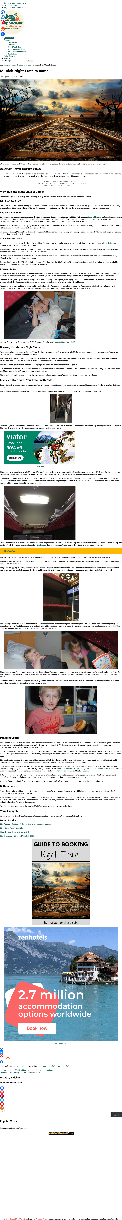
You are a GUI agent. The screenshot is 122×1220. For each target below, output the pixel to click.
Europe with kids (24, 65)
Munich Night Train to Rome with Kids (15, 832)
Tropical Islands (94, 217)
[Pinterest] (61, 1055)
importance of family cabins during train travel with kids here (81, 768)
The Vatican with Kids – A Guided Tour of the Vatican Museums (25, 824)
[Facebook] (61, 1049)
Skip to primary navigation (15, 3)
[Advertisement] (14, 1164)
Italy (26, 1066)
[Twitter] (61, 1052)
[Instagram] (61, 1092)
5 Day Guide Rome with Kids (11, 828)
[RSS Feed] (61, 1108)
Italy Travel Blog (64, 1066)
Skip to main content (12, 5)
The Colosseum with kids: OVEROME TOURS (18, 836)
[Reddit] (61, 1058)
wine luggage (41, 545)
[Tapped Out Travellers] (12, 34)
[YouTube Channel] (61, 1104)
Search (6, 60)
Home (13, 65)
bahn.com (112, 243)
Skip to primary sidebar (13, 7)
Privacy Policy (71, 185)
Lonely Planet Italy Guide (65, 342)
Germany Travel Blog (48, 1066)
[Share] (61, 1061)
